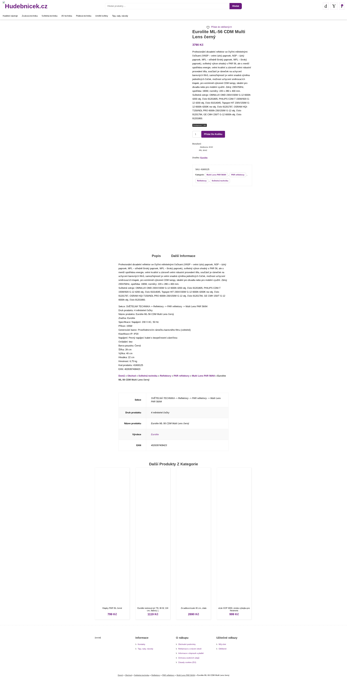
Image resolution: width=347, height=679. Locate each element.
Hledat (235, 6)
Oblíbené (222, 649)
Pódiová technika (83, 16)
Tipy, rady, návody (120, 16)
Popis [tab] (156, 256)
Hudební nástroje (10, 16)
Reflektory (202, 181)
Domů (121, 376)
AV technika (66, 16)
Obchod (131, 376)
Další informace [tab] (183, 256)
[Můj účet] (334, 6)
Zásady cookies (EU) (187, 662)
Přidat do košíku (213, 134)
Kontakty (141, 644)
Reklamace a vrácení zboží (190, 649)
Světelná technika (49, 16)
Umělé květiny (101, 16)
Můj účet (222, 644)
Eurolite (204, 158)
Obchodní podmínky (187, 644)
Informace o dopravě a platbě (191, 653)
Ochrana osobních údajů (188, 658)
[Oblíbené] (326, 6)
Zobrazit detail (112, 537)
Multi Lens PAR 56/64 (216, 175)
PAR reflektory (237, 175)
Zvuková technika (30, 16)
